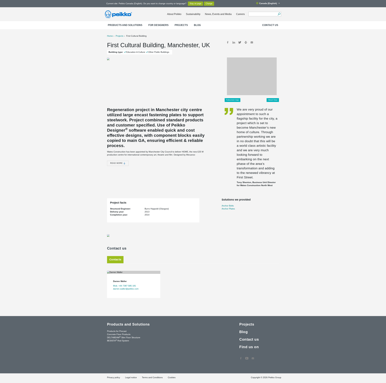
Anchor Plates (228, 208)
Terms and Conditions (152, 377)
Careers (240, 14)
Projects (181, 25)
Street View (272, 100)
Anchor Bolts (228, 205)
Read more (116, 163)
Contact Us (252, 356)
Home (110, 36)
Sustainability (193, 14)
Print (245, 42)
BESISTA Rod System (118, 340)
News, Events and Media (218, 14)
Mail (251, 42)
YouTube (246, 356)
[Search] (279, 14)
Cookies (172, 377)
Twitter (239, 42)
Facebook (227, 42)
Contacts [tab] (115, 259)
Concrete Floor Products (118, 334)
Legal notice (131, 377)
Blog (197, 25)
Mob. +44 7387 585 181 (124, 286)
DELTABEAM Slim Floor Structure (123, 337)
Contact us (270, 25)
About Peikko (174, 14)
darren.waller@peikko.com (126, 289)
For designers (158, 25)
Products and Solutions (125, 25)
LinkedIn (233, 42)
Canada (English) (268, 3)
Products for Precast (117, 331)
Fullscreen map (232, 100)
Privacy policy (113, 377)
